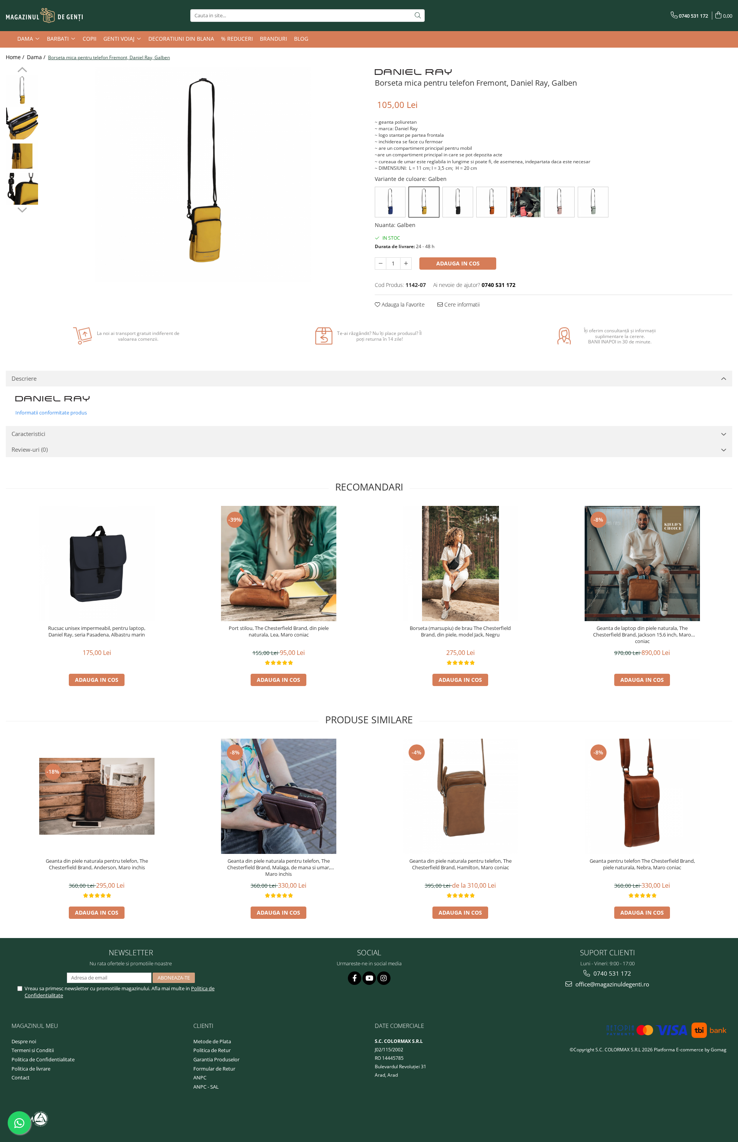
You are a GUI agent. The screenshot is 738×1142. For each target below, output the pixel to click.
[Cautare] (418, 15)
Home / (16, 57)
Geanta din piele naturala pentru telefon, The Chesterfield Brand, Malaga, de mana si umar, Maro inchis (278, 867)
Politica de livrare (31, 1068)
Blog (301, 38)
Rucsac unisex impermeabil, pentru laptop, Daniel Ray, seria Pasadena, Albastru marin (96, 631)
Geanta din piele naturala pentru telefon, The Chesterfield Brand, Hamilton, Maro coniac (460, 864)
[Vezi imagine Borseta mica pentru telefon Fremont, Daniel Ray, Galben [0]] (22, 91)
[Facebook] (354, 978)
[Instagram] (384, 978)
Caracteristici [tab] (28, 434)
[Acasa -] (44, 15)
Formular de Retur (214, 1068)
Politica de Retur (212, 1050)
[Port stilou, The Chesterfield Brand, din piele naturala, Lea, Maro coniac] (278, 563)
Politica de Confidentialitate (43, 1059)
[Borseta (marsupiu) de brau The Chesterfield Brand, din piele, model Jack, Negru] (460, 563)
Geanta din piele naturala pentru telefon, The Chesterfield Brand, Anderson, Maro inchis (97, 864)
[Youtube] (369, 978)
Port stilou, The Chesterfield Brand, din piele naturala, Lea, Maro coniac (279, 631)
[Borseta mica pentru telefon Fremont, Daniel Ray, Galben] (202, 174)
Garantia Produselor (216, 1059)
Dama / (37, 57)
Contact (21, 1077)
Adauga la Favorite (402, 304)
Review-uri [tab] (30, 449)
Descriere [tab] (24, 378)
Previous (22, 71)
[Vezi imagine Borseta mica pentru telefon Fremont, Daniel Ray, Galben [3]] (22, 189)
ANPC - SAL (206, 1086)
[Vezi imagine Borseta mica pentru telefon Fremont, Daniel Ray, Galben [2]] (22, 156)
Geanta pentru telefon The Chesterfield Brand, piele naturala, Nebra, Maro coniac (642, 864)
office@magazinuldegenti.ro (611, 984)
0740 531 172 (611, 973)
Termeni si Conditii (33, 1050)
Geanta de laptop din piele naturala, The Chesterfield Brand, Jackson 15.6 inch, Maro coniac (642, 635)
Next (22, 209)
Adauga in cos (458, 263)
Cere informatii (461, 304)
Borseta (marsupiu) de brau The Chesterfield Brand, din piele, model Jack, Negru (460, 631)
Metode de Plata (212, 1041)
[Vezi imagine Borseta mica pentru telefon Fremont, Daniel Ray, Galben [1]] (22, 123)
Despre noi (24, 1041)
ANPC (199, 1077)
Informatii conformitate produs (51, 412)
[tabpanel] (202, 174)
